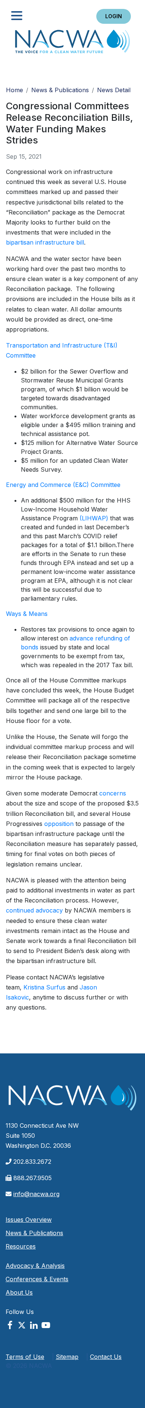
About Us (19, 1292)
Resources (21, 1246)
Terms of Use (25, 1356)
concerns (112, 793)
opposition (59, 823)
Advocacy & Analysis (35, 1265)
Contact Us (106, 1356)
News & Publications (60, 90)
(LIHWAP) (94, 518)
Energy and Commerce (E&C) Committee (63, 484)
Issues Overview (29, 1219)
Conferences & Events (37, 1279)
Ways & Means (27, 613)
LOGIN (113, 16)
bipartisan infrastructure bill (45, 242)
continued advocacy (34, 910)
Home (72, 44)
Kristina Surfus (44, 987)
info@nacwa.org (36, 1194)
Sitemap (67, 1356)
